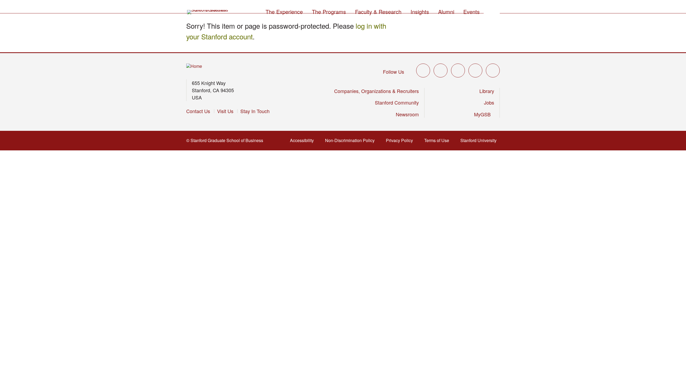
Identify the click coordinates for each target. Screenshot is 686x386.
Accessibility (303, 140)
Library (486, 90)
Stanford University (480, 140)
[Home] (194, 66)
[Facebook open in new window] (441, 70)
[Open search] (492, 11)
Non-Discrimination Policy (351, 140)
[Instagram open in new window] (458, 70)
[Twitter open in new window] (423, 70)
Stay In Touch (255, 110)
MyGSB (484, 114)
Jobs (489, 102)
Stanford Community (397, 102)
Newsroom (407, 114)
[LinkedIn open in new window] (493, 70)
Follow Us (393, 71)
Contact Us (198, 110)
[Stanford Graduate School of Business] (208, 12)
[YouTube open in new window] (475, 70)
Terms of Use (438, 140)
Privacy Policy (401, 140)
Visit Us (225, 110)
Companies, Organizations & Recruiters (376, 90)
